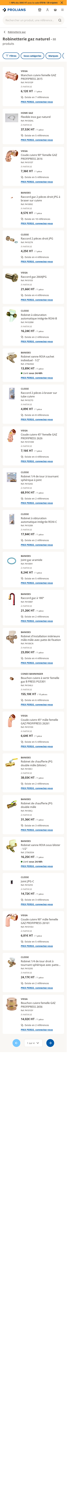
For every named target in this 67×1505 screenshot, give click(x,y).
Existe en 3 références (37, 825)
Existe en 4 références (37, 257)
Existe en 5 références (37, 135)
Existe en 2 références (37, 337)
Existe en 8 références (37, 415)
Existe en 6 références (37, 700)
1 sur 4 (30, 1043)
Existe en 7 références (37, 97)
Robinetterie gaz (17, 32)
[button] (33, 20)
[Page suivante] (50, 1043)
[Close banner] (61, 2)
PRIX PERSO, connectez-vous (37, 101)
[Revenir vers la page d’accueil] (14, 10)
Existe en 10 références (37, 219)
